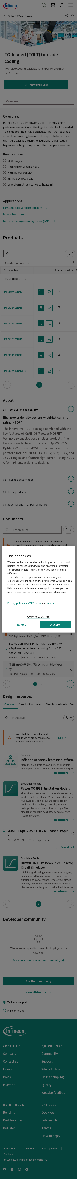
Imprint (51, 603)
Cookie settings (38, 617)
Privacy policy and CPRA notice (24, 603)
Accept (55, 625)
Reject (21, 625)
